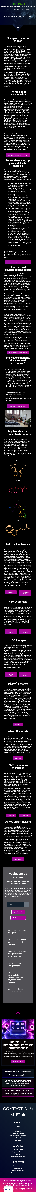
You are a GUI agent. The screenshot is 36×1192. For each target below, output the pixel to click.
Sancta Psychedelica (18, 1156)
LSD (18, 500)
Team (18, 1126)
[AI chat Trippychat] (23, 1114)
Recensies (18, 1131)
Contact (10, 10)
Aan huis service (18, 1149)
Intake (16, 10)
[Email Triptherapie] (18, 1114)
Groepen (17, 7)
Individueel (5, 7)
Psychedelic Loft (18, 1152)
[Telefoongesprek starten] (26, 1108)
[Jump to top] (18, 1013)
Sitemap (18, 1140)
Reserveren (24, 10)
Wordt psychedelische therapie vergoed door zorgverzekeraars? (17, 953)
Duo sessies (18, 1168)
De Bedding (18, 1154)
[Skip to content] (18, 27)
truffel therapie (8, 559)
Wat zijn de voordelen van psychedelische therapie (17, 942)
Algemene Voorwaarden (18, 1135)
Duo (11, 7)
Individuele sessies (18, 1166)
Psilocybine (18, 460)
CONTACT (13, 1108)
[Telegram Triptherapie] (12, 1114)
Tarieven (18, 1128)
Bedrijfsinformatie (18, 1133)
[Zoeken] (26, 904)
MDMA (18, 480)
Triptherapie (22, 48)
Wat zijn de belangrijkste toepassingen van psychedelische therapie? (15, 977)
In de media (18, 1138)
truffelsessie (25, 557)
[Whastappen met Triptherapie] (31, 1108)
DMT (18, 521)
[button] (18, 931)
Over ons (25, 7)
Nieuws (32, 7)
